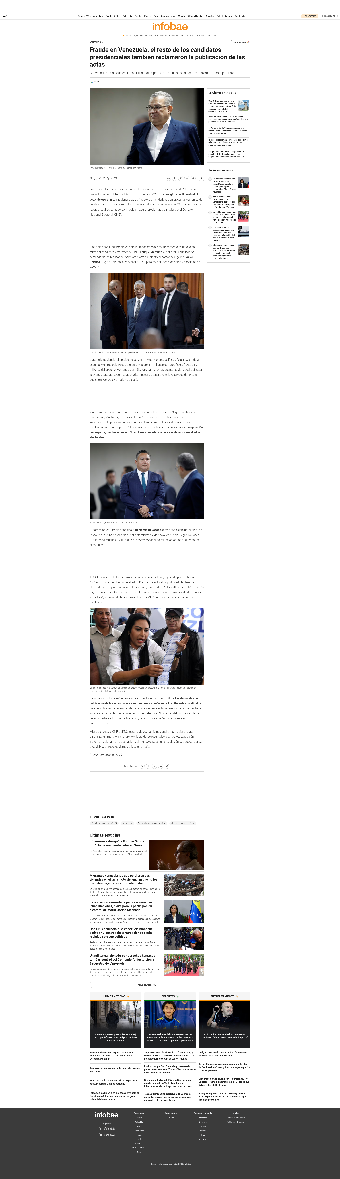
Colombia (127, 16)
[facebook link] (101, 1129)
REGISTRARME (309, 16)
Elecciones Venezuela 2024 (104, 823)
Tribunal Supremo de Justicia (152, 823)
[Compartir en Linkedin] (186, 178)
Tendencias (240, 16)
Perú (156, 16)
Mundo (181, 16)
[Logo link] (170, 26)
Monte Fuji (180, 36)
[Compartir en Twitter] (180, 178)
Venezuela (95, 42)
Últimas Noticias (195, 16)
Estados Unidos (112, 16)
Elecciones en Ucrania (208, 36)
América (138, 1118)
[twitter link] (106, 1129)
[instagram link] (112, 1129)
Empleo (171, 1118)
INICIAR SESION (329, 16)
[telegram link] (106, 1135)
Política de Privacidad (235, 1122)
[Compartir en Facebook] (174, 178)
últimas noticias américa (182, 823)
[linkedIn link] (112, 1135)
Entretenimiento (224, 16)
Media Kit (203, 1139)
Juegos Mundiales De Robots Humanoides (149, 36)
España (138, 16)
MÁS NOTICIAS (147, 984)
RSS (139, 1152)
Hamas (172, 36)
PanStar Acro (192, 36)
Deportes (210, 16)
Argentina (98, 16)
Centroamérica (168, 16)
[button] (5, 16)
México (147, 16)
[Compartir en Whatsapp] (168, 178)
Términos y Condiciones (235, 1118)
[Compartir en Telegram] (193, 178)
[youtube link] (101, 1135)
